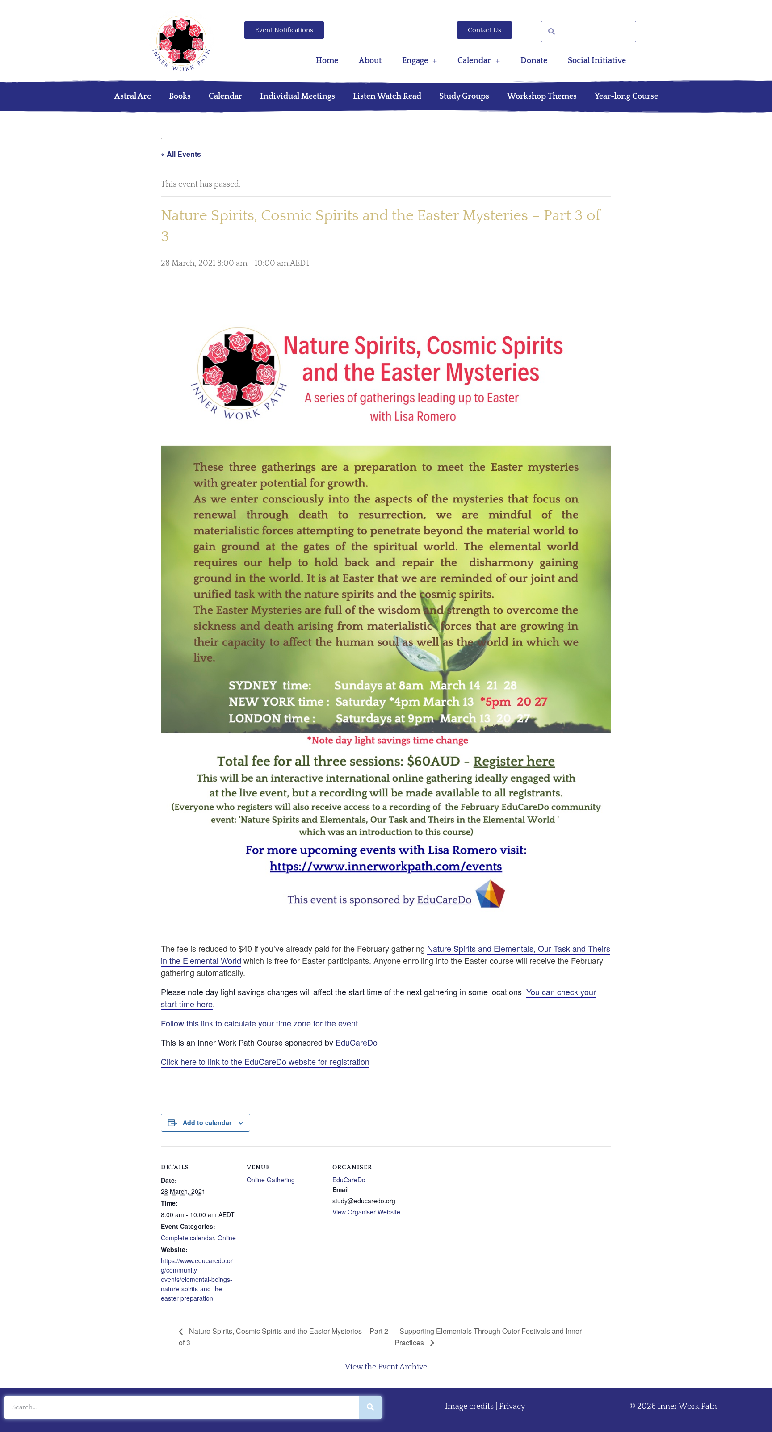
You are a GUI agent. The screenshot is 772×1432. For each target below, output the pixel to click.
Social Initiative (597, 60)
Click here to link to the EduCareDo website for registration (265, 1061)
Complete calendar (187, 1237)
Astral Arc (132, 96)
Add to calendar (207, 1122)
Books (180, 96)
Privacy (512, 1406)
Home (327, 60)
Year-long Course (626, 96)
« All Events (181, 154)
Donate (533, 60)
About (370, 60)
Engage (415, 60)
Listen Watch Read (387, 96)
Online (227, 1237)
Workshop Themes (542, 96)
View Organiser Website (366, 1211)
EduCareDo (357, 1042)
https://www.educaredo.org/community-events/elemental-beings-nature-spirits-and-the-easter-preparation (197, 1279)
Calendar (474, 60)
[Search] (370, 1407)
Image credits (469, 1406)
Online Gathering (271, 1179)
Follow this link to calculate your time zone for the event (259, 1023)
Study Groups (464, 96)
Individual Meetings (297, 96)
